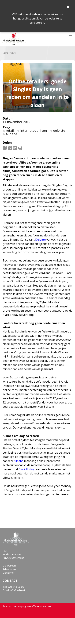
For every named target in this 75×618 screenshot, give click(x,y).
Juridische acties (12, 554)
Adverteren (9, 569)
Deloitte (40, 239)
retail (10, 130)
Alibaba (11, 134)
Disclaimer (9, 572)
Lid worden (9, 565)
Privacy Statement (13, 558)
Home (5, 53)
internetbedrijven (33, 130)
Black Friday (26, 469)
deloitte (59, 130)
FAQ (5, 551)
